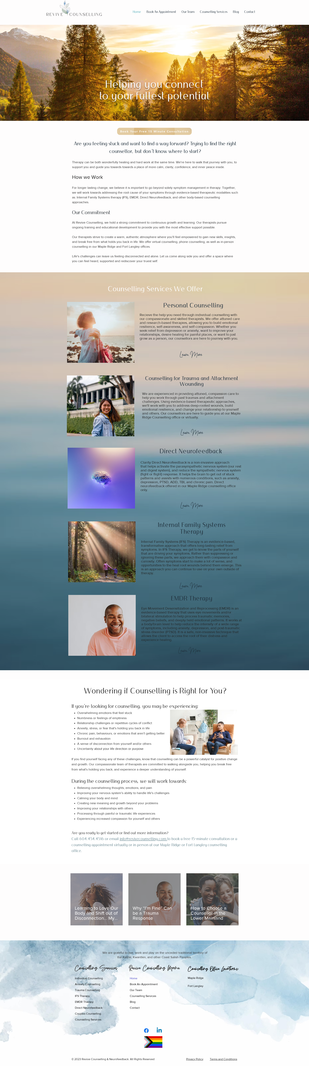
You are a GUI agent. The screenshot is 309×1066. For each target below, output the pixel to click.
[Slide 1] (154, 112)
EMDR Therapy (84, 1001)
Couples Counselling (88, 1013)
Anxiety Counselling (87, 984)
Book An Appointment (144, 984)
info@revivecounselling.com (143, 838)
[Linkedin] (159, 1030)
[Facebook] (146, 1030)
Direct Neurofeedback (88, 1007)
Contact (135, 1007)
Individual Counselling (89, 978)
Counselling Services (143, 995)
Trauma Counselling (87, 990)
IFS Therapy (82, 995)
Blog (133, 1001)
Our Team (136, 990)
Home (133, 978)
